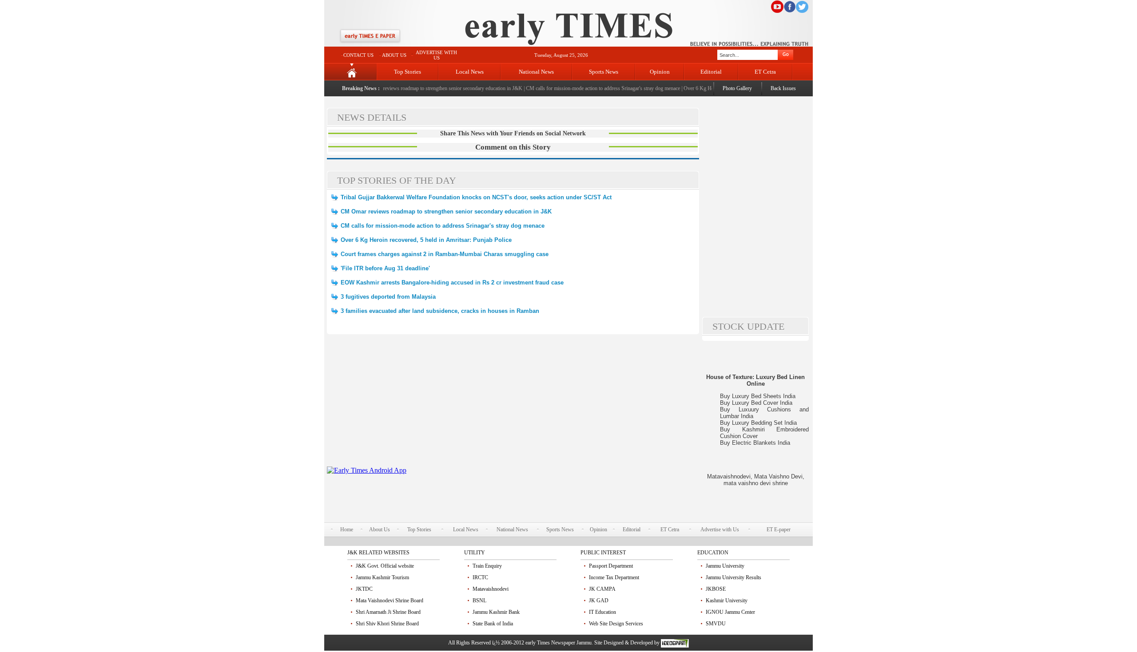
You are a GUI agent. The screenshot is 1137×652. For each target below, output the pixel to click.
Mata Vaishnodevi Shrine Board (389, 600)
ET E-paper (779, 529)
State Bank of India (493, 623)
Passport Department (611, 566)
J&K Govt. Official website (385, 566)
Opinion (660, 71)
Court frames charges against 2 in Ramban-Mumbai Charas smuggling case (445, 254)
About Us (379, 529)
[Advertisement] (513, 404)
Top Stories (407, 71)
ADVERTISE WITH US (436, 55)
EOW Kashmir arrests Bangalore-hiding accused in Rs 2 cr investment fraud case (452, 282)
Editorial (711, 71)
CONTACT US (358, 55)
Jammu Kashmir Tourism (382, 577)
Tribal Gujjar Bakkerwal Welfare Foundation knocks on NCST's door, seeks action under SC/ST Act (476, 197)
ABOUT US (394, 55)
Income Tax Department (614, 577)
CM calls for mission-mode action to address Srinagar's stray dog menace (594, 88)
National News (536, 71)
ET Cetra (765, 71)
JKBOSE (716, 589)
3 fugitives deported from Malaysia (388, 296)
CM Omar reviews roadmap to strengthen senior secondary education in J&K (432, 88)
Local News (470, 71)
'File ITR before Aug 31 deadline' (385, 268)
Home (346, 529)
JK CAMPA (602, 589)
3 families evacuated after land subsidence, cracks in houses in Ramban (440, 311)
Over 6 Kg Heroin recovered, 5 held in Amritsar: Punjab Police (426, 240)
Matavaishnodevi (491, 589)
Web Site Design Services (616, 623)
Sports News (603, 71)
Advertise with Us (719, 529)
